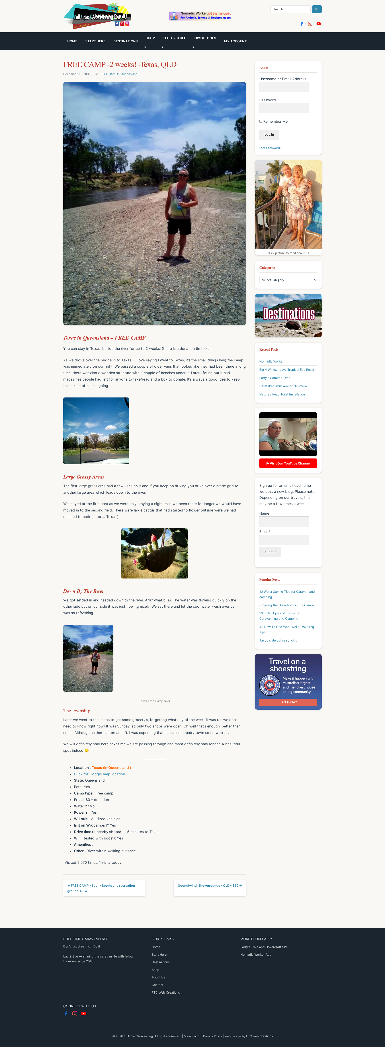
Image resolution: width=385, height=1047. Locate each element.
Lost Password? (270, 148)
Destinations (125, 41)
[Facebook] (302, 24)
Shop (155, 970)
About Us (158, 977)
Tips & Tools (205, 38)
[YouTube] (318, 24)
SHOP (150, 38)
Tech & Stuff (174, 38)
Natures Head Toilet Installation (282, 394)
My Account (192, 1036)
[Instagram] (310, 24)
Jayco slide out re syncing (278, 640)
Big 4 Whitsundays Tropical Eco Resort (287, 369)
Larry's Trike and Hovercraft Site (264, 947)
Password (267, 100)
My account (235, 41)
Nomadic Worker (271, 361)
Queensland (129, 74)
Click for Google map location (99, 774)
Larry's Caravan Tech (274, 378)
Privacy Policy (212, 1036)
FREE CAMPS (110, 74)
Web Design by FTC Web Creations (249, 1036)
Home (72, 41)
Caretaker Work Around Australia (283, 386)
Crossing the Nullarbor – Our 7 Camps (286, 605)
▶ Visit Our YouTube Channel (288, 463)
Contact (157, 985)
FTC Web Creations (166, 992)
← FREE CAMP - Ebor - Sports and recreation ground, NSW (101, 888)
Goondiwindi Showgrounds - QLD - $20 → (210, 885)
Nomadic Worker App (256, 954)
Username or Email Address (282, 79)
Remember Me (275, 121)
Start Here (95, 41)
